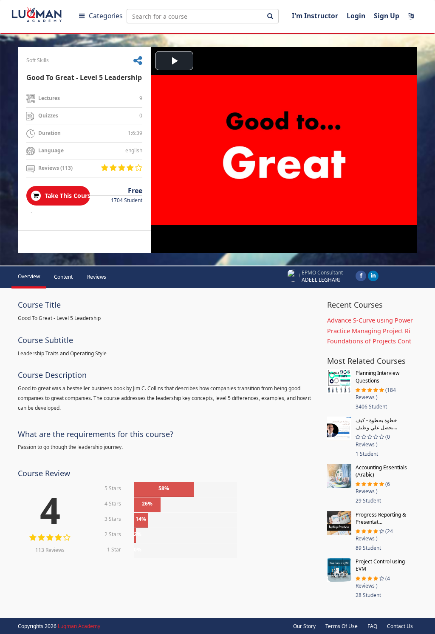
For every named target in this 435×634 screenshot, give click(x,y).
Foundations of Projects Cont (369, 341)
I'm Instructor (315, 15)
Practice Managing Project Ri (368, 331)
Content (63, 276)
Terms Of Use (341, 626)
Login (356, 15)
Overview (29, 276)
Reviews (96, 276)
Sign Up (386, 15)
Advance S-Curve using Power (370, 320)
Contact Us (400, 626)
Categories (105, 15)
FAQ (372, 626)
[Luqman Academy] (43, 13)
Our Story (304, 626)
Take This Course (66, 195)
